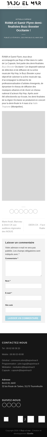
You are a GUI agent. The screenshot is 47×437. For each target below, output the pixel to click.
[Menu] (3, 4)
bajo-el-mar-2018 (35, 37)
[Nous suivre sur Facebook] (4, 405)
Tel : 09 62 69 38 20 (11, 348)
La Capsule (26, 19)
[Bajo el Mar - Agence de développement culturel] (24, 4)
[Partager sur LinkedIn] (35, 211)
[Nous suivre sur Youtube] (18, 405)
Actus (18, 19)
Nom (7, 281)
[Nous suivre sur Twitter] (14, 405)
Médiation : (7, 367)
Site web (9, 305)
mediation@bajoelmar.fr (24, 367)
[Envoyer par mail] (26, 211)
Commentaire (11, 258)
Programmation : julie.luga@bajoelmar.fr (21, 364)
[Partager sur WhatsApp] (12, 211)
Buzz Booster (8, 67)
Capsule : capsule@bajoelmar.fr (17, 370)
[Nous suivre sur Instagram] (9, 405)
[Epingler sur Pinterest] (30, 211)
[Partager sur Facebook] (16, 211)
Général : (6, 360)
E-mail (8, 293)
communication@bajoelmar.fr (24, 360)
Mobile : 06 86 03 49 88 (13, 354)
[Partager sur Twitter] (21, 211)
